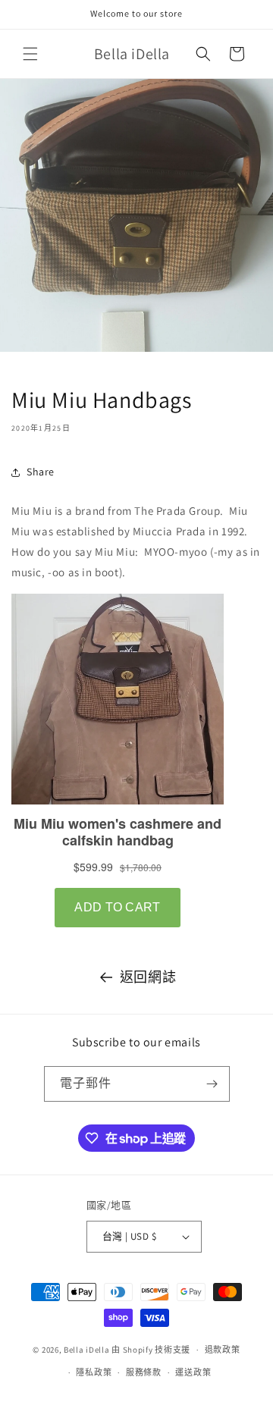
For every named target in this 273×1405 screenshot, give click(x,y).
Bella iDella (86, 1349)
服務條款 (144, 1372)
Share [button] (41, 471)
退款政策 (222, 1349)
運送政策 (193, 1372)
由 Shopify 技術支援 (150, 1349)
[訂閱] (212, 1084)
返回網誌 (148, 977)
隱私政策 (93, 1372)
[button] (30, 54)
